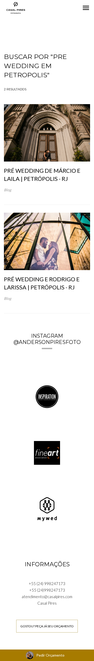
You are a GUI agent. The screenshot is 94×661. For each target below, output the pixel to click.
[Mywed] (47, 508)
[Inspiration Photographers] (47, 396)
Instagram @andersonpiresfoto (47, 339)
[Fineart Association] (47, 452)
